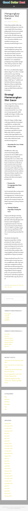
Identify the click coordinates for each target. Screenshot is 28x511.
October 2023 (8, 481)
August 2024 (8, 456)
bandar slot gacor (9, 338)
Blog (11, 285)
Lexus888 (7, 318)
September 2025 (9, 431)
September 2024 (9, 453)
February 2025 (8, 443)
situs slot (7, 336)
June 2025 (7, 436)
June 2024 (7, 461)
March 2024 (8, 468)
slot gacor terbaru (9, 340)
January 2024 (8, 473)
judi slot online (8, 344)
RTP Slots (19, 285)
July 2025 (7, 433)
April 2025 (7, 441)
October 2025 (8, 428)
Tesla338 (7, 316)
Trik (11, 287)
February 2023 (8, 496)
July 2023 (7, 486)
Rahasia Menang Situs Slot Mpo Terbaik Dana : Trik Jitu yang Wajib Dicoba (13, 380)
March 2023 (8, 493)
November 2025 (9, 426)
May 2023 (7, 488)
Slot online (7, 404)
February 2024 (8, 471)
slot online (7, 334)
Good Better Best (14, 2)
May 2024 (7, 463)
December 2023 (8, 476)
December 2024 (8, 446)
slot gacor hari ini (9, 342)
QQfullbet (7, 320)
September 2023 (9, 483)
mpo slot (7, 346)
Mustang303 (8, 314)
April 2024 (7, 466)
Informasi (14, 285)
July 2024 (7, 458)
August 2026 (8, 423)
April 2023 (7, 491)
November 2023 (9, 478)
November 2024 (9, 448)
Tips (8, 287)
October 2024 (8, 451)
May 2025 (7, 438)
